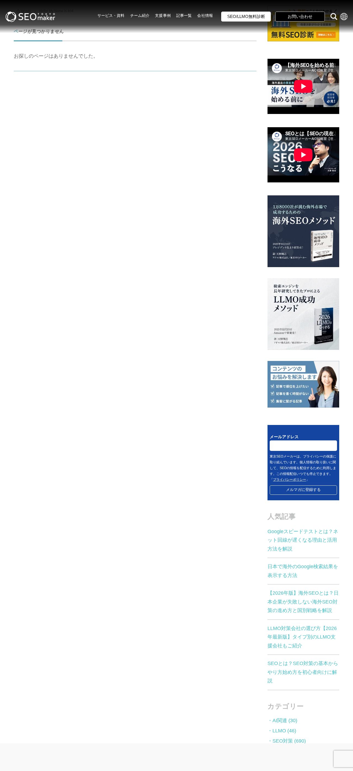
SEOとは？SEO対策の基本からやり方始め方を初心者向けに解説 (303, 672)
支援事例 (163, 15)
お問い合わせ (300, 16)
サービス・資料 (111, 15)
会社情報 (205, 15)
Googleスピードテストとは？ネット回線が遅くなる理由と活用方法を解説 (303, 540)
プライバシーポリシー (289, 480)
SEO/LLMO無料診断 (246, 16)
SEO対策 (282, 741)
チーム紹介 (140, 15)
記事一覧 (184, 15)
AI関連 (279, 720)
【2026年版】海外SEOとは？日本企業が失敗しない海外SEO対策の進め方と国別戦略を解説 (303, 601)
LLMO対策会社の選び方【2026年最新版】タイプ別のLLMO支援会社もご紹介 (302, 637)
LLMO (279, 730)
